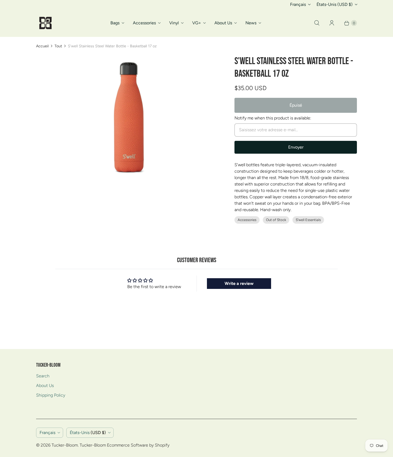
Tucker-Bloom (65, 445)
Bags (115, 22)
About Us (223, 22)
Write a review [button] (239, 283)
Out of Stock (276, 220)
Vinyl (174, 22)
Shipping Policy (50, 395)
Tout (58, 46)
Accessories (144, 22)
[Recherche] (316, 23)
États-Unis (335, 4)
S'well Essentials (308, 220)
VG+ (196, 22)
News (250, 22)
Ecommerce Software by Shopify (138, 445)
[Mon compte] (331, 23)
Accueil (42, 46)
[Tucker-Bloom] (45, 23)
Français (298, 4)
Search (42, 375)
